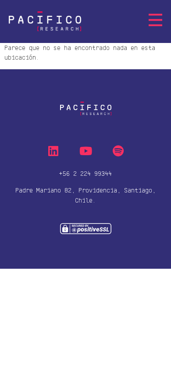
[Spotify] (118, 150)
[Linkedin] (53, 150)
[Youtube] (85, 150)
